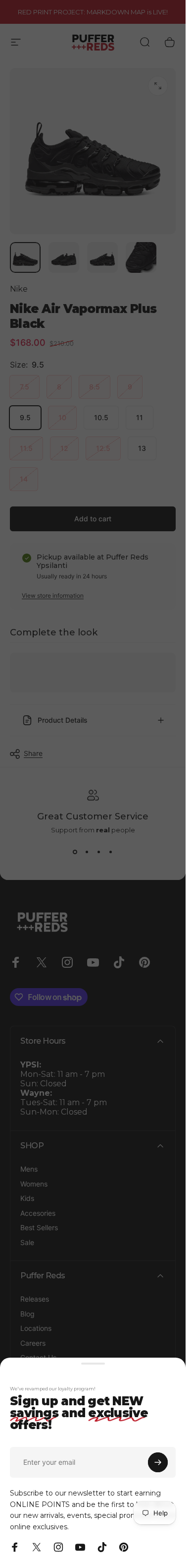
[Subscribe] (158, 1462)
